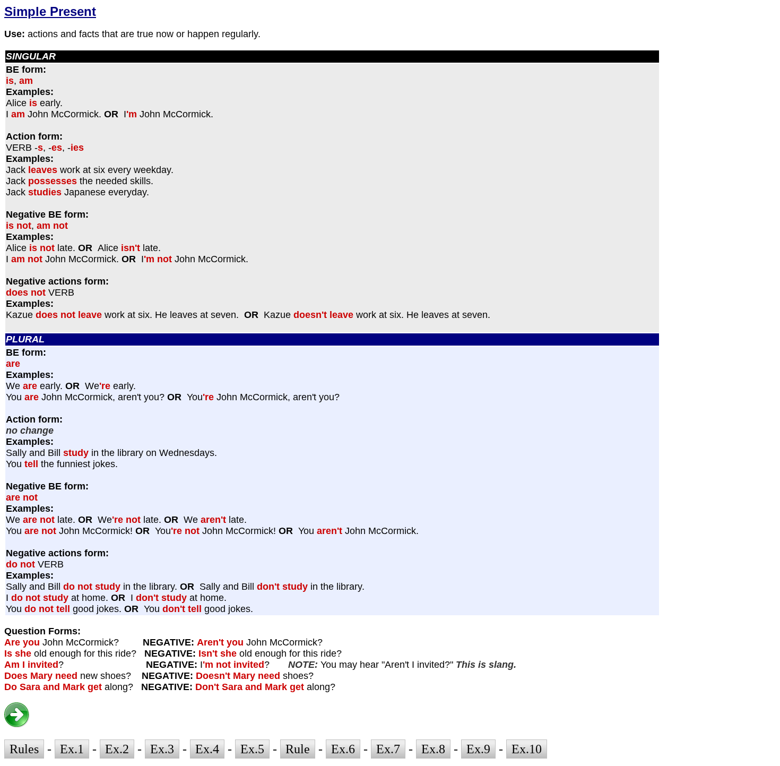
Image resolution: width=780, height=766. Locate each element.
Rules (24, 749)
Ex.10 (527, 749)
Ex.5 (252, 749)
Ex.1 (72, 749)
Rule (297, 749)
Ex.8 (433, 749)
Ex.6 (343, 749)
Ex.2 (117, 749)
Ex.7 (388, 749)
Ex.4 (207, 749)
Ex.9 (478, 749)
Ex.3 (162, 749)
